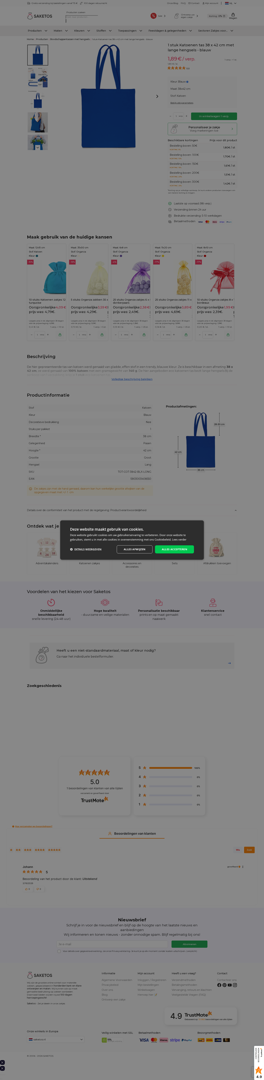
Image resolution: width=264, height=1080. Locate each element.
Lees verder (179, 539)
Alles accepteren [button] (174, 549)
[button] (85, 549)
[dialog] (132, 540)
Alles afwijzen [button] (134, 549)
